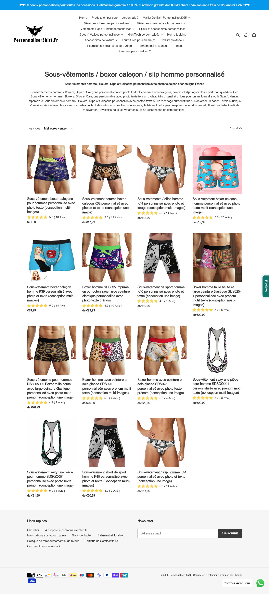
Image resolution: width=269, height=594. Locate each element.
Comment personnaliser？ (44, 546)
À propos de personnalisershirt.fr (66, 530)
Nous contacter (82, 535)
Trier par (33, 128)
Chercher (33, 530)
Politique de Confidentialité (101, 541)
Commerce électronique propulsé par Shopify (217, 575)
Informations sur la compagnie (46, 535)
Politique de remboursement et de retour (53, 541)
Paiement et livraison (110, 535)
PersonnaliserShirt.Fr (181, 575)
